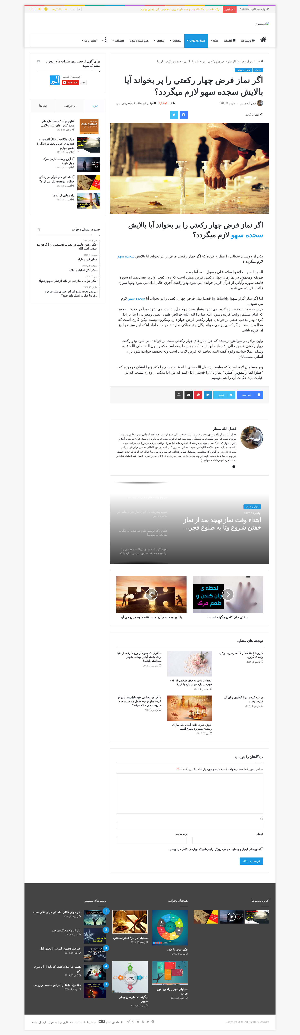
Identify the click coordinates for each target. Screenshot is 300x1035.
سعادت (176, 40)
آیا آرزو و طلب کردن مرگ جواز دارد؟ (200, 9)
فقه (215, 40)
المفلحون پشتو (114, 1022)
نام (261, 818)
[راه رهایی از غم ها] (88, 201)
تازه (95, 105)
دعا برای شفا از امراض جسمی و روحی (57, 985)
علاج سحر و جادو (139, 40)
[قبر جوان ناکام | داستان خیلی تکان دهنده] (95, 917)
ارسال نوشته (39, 1022)
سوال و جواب (197, 40)
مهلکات (119, 40)
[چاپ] (179, 395)
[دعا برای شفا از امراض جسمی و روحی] (95, 990)
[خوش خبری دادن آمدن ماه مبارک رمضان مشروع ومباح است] (189, 708)
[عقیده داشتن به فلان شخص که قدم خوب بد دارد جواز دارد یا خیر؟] (189, 664)
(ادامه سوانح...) (209, 460)
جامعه (160, 40)
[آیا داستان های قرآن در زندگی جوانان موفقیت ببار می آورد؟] (88, 182)
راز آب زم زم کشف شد (66, 930)
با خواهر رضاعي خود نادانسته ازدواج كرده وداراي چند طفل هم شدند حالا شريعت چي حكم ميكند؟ (139, 701)
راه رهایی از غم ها (63, 195)
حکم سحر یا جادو (177, 949)
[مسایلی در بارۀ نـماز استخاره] (130, 922)
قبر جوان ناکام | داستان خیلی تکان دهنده (57, 912)
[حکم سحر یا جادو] (170, 928)
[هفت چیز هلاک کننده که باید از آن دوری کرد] (95, 972)
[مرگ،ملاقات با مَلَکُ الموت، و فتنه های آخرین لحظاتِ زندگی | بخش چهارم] (88, 145)
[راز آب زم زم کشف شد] (95, 936)
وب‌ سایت (181, 833)
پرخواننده (70, 105)
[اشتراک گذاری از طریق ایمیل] (188, 395)
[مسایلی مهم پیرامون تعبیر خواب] (170, 973)
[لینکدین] (208, 395)
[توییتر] (174, 115)
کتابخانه (228, 40)
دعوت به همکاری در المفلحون (65, 1022)
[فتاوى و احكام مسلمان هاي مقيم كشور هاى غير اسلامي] (88, 126)
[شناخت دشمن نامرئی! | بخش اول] (95, 954)
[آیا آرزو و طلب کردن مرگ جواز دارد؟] (88, 164)
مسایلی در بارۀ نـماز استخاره (130, 937)
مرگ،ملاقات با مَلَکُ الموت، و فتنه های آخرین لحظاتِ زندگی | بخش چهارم (55, 143)
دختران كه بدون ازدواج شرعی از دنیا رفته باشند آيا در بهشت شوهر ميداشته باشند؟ (139, 657)
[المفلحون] (262, 23)
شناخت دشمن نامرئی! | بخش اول (60, 948)
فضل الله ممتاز (248, 103)
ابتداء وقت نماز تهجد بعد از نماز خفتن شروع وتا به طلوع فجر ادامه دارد (222, 524)
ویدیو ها (246, 40)
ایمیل (260, 833)
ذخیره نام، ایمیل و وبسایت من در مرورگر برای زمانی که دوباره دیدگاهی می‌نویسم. (214, 849)
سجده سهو (247, 235)
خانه (258, 61)
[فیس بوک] (184, 115)
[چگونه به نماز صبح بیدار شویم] (130, 977)
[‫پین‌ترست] (198, 395)
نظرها (43, 105)
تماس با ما (90, 40)
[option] (189, 523)
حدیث (258, 70)
